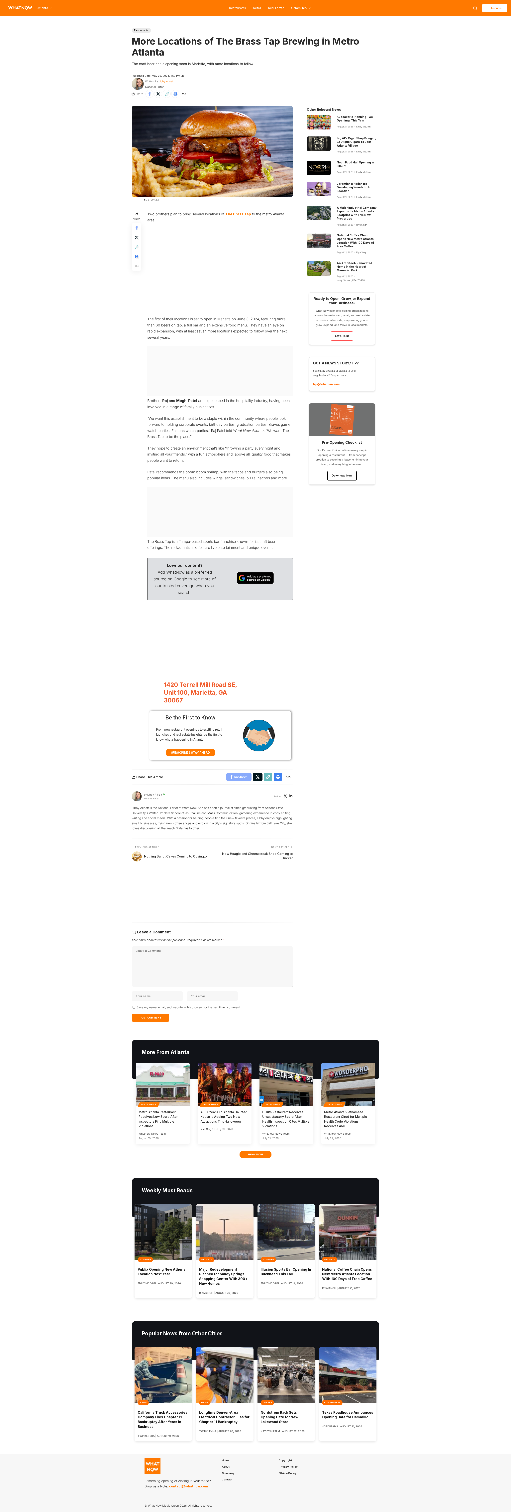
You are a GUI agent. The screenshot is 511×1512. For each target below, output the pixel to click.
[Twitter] (285, 796)
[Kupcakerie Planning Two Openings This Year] (319, 122)
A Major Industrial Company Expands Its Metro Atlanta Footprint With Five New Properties (356, 213)
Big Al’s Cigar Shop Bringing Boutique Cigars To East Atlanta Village (356, 141)
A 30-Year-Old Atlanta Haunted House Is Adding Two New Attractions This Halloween (223, 1116)
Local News (148, 1104)
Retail (257, 8)
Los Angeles (332, 1402)
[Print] (175, 94)
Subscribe (495, 8)
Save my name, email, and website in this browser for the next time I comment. (189, 1007)
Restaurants (237, 8)
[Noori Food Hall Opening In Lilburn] (319, 168)
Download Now (342, 475)
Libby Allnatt (166, 81)
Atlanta (145, 1259)
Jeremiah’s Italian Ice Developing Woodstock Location (353, 187)
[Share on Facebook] (149, 94)
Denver (267, 1402)
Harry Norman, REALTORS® (351, 280)
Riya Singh (361, 224)
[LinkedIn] (291, 796)
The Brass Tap (238, 214)
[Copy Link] (167, 94)
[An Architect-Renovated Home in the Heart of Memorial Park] (319, 268)
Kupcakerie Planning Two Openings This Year (355, 118)
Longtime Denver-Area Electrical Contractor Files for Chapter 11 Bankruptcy (224, 1417)
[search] (475, 8)
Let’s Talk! (342, 335)
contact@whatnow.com (188, 1486)
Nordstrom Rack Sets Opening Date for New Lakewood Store (279, 1417)
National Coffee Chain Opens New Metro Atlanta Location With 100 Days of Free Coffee (347, 1274)
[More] (184, 94)
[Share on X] (158, 94)
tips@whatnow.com (326, 384)
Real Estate (276, 8)
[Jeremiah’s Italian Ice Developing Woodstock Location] (319, 189)
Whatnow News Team (152, 1133)
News (143, 1402)
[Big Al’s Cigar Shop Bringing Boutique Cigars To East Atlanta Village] (319, 143)
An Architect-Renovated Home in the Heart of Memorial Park (354, 266)
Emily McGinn (363, 126)
